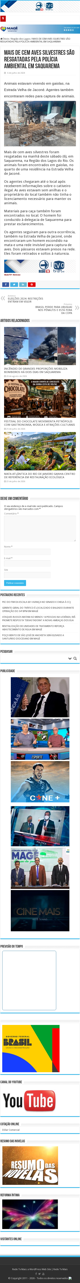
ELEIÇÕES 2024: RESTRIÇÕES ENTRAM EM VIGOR (25, 299)
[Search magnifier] (75, 658)
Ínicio (6, 38)
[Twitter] (39, 1274)
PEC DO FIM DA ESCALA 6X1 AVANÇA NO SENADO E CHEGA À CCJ (36, 602)
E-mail (8, 558)
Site (6, 569)
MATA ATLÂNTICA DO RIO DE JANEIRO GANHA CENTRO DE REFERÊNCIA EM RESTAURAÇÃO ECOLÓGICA (39, 475)
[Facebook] (36, 1274)
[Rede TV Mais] (40, 6)
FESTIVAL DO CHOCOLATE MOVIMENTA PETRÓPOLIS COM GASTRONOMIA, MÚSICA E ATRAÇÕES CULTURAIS (39, 423)
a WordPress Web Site (39, 1269)
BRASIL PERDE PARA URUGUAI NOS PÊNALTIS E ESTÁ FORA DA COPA (53, 308)
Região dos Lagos (20, 38)
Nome (8, 546)
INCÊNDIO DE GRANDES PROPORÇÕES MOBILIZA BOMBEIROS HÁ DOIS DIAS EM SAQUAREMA (35, 370)
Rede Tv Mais (60, 1269)
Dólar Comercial (11, 1129)
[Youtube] (43, 1274)
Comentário (11, 513)
